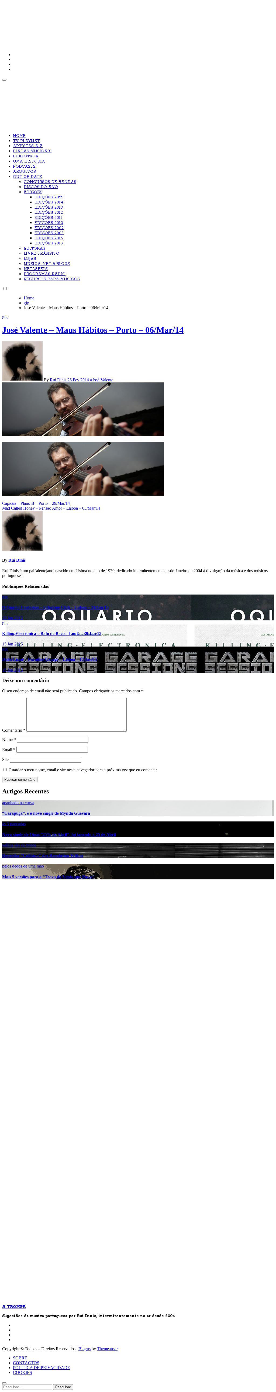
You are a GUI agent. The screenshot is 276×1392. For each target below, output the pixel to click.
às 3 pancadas (14, 823)
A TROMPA (79, 21)
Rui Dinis (58, 380)
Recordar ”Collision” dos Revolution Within (42, 855)
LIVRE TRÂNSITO (41, 253)
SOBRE (20, 1358)
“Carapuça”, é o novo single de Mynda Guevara (46, 813)
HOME (19, 135)
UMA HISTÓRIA (29, 161)
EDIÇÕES (33, 192)
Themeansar (107, 1348)
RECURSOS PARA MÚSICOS (52, 279)
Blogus (84, 1348)
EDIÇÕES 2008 (49, 233)
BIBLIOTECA (26, 156)
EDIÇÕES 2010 (48, 222)
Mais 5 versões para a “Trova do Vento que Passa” (48, 877)
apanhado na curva (18, 802)
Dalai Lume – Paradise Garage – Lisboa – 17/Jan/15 (49, 659)
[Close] (4, 1383)
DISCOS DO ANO (41, 187)
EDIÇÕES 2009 (49, 228)
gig (5, 317)
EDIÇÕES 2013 (48, 207)
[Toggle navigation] (4, 80)
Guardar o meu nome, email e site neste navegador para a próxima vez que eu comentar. (83, 770)
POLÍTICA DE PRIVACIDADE (41, 1367)
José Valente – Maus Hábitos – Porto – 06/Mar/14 (93, 330)
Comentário (13, 730)
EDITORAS (34, 248)
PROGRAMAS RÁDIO (44, 274)
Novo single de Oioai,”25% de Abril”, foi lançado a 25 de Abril (59, 834)
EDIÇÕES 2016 (48, 238)
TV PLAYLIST (26, 141)
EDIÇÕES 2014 (48, 202)
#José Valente (101, 380)
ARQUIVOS (24, 171)
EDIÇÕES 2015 (48, 243)
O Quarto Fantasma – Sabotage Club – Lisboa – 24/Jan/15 (55, 607)
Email (8, 749)
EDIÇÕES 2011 (48, 217)
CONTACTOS (26, 1362)
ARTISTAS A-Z (28, 146)
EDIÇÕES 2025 (48, 197)
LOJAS (30, 258)
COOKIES (22, 1372)
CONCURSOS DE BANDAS (50, 181)
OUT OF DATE (27, 176)
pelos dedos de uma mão (23, 866)
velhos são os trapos (19, 845)
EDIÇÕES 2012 (48, 212)
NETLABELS (36, 269)
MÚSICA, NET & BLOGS (47, 263)
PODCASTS (24, 166)
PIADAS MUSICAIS (32, 151)
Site (5, 759)
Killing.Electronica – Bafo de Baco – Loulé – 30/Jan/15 (51, 633)
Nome (9, 739)
